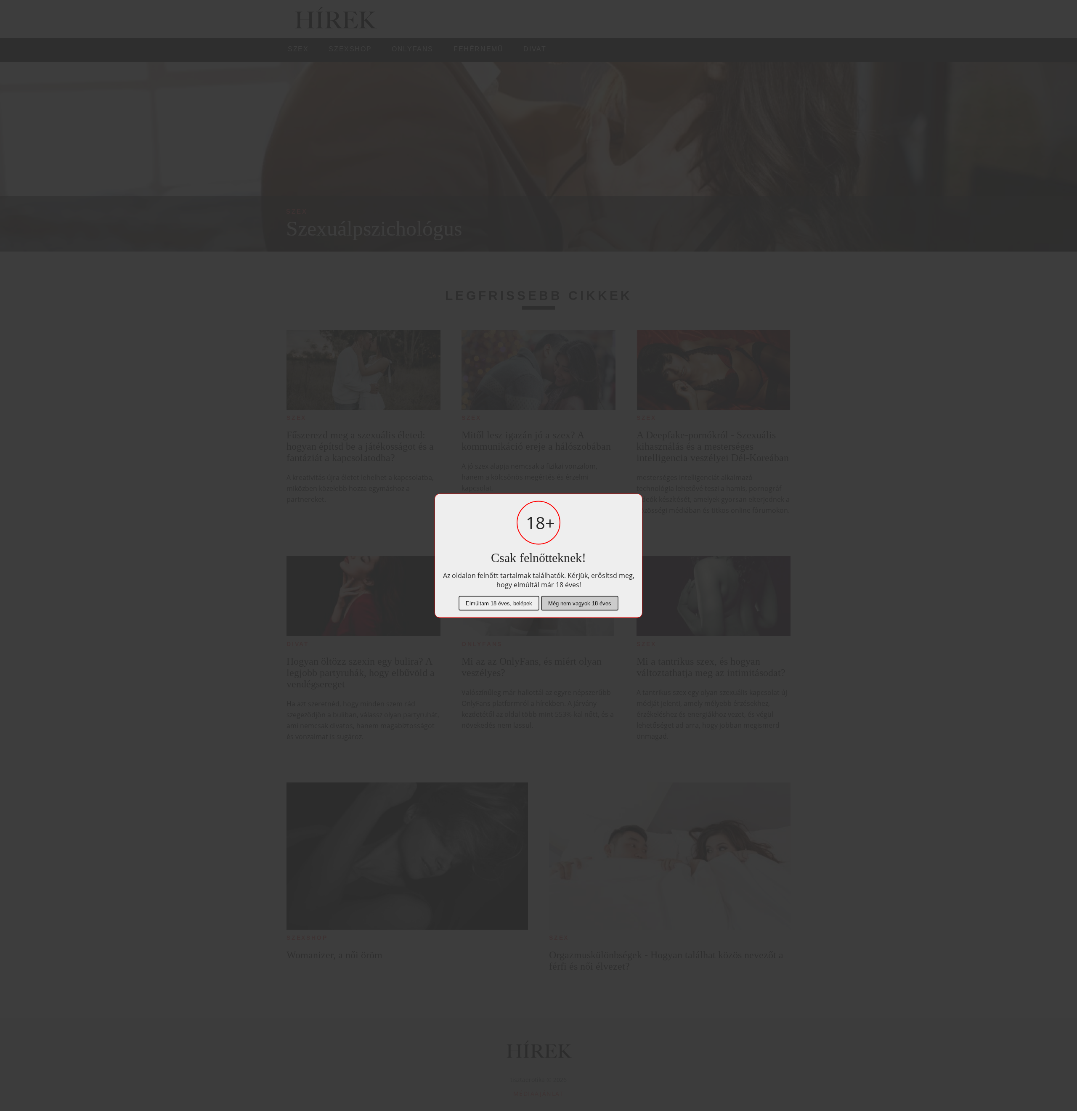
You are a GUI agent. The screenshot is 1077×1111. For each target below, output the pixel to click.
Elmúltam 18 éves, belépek (499, 603)
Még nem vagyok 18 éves (579, 603)
